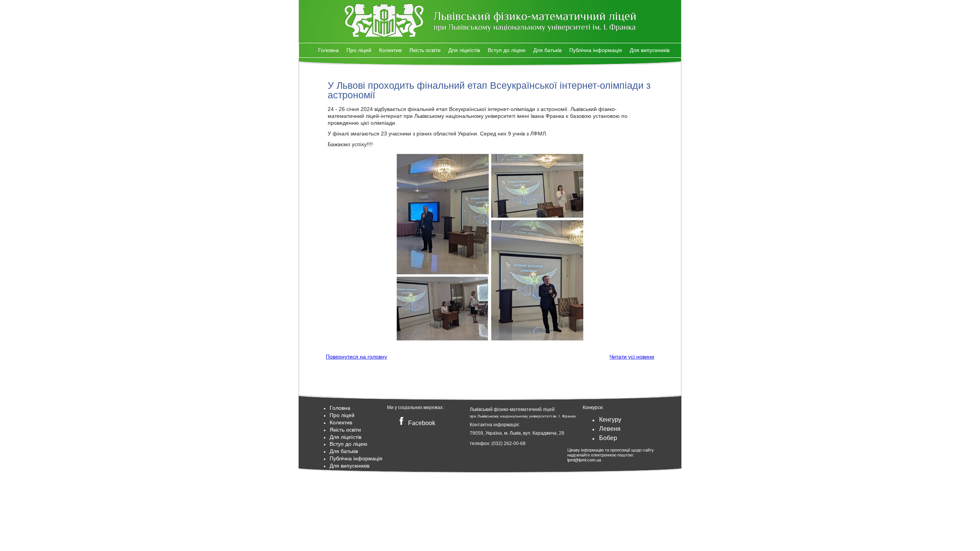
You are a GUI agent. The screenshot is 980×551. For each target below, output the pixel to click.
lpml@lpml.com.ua (584, 460)
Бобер (608, 438)
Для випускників (650, 50)
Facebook (421, 423)
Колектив (390, 50)
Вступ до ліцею (507, 50)
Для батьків (547, 50)
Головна (328, 50)
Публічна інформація (595, 50)
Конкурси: (593, 407)
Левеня (610, 428)
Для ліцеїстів (464, 50)
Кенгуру (610, 419)
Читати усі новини (631, 357)
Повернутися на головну (356, 357)
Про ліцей (358, 50)
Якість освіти (425, 50)
